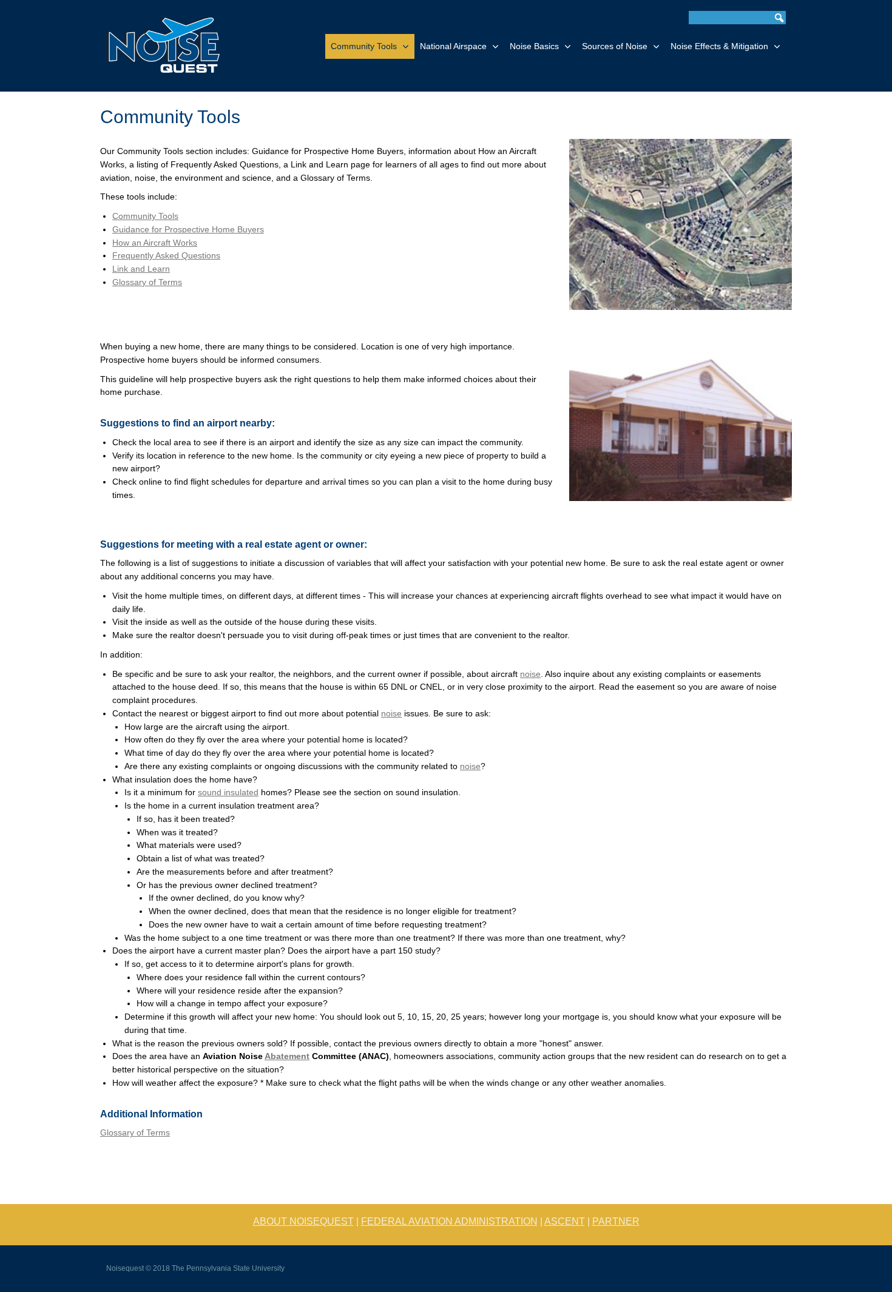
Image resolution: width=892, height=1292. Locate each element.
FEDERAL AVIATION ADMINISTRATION (449, 1221)
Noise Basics (534, 46)
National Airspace (453, 46)
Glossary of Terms (147, 282)
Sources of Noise (614, 46)
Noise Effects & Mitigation (719, 46)
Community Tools (364, 46)
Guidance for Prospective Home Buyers (188, 229)
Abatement (287, 1056)
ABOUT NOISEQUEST (303, 1221)
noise (530, 674)
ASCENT (564, 1221)
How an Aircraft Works (154, 242)
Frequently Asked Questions (166, 255)
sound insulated (228, 792)
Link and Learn (141, 269)
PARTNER (616, 1221)
